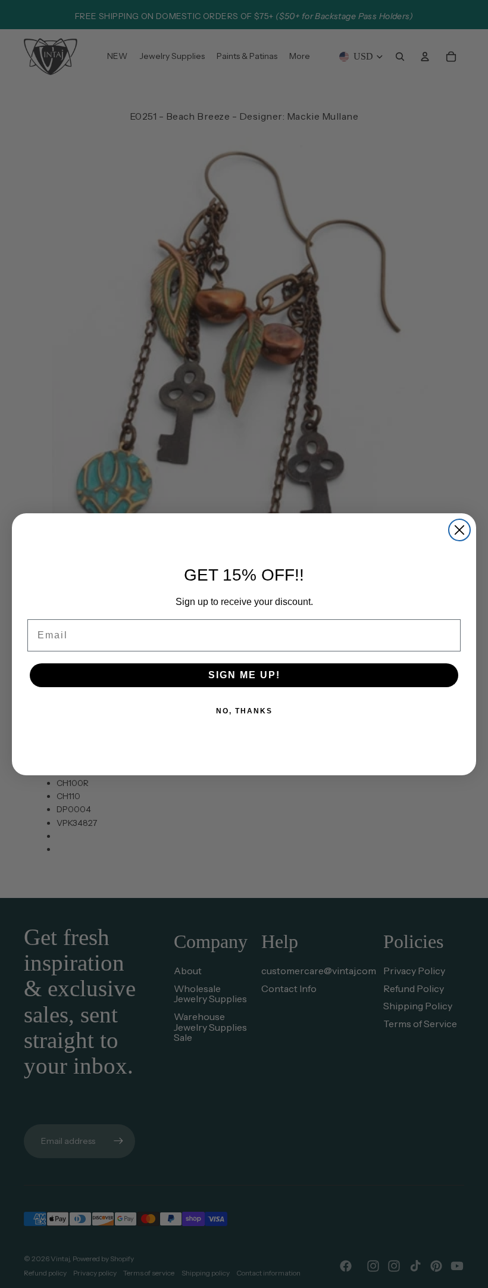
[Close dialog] (459, 530)
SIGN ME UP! (244, 675)
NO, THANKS (244, 711)
